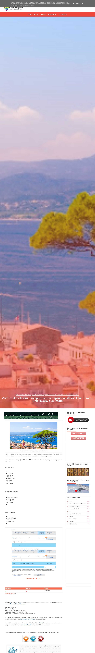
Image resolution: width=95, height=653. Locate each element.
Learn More (76, 3)
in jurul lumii (73, 524)
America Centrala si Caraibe (77, 503)
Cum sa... (36, 14)
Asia (70, 511)
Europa (60, 394)
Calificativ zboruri (10, 593)
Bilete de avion (20, 394)
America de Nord (74, 506)
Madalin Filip (42, 403)
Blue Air (28, 394)
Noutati (43, 14)
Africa (70, 501)
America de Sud (74, 509)
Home (30, 14)
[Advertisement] (78, 553)
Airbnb (41, 623)
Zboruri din (52, 14)
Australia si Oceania (75, 513)
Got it (83, 3)
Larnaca (66, 394)
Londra (72, 394)
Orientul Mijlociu (74, 519)
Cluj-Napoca (40, 394)
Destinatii (62, 14)
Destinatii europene (50, 394)
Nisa (77, 394)
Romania (71, 521)
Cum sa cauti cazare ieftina (27, 619)
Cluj (33, 394)
